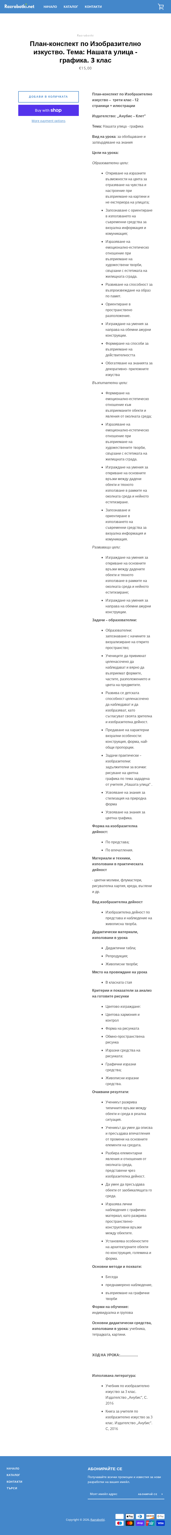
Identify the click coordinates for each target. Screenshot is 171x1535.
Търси (12, 1488)
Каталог (71, 6)
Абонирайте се (105, 1468)
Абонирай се (148, 1494)
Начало (50, 6)
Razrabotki (97, 1520)
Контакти (93, 6)
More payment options (48, 121)
